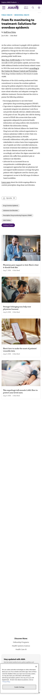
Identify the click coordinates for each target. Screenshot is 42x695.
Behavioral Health (21, 15)
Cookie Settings (19, 687)
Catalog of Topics (8, 225)
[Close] (36, 666)
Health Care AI (21, 649)
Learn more (6, 182)
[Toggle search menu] (33, 7)
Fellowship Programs (21, 642)
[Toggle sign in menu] (39, 7)
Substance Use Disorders (10, 210)
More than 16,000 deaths (11, 60)
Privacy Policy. (6, 681)
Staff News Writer (10, 32)
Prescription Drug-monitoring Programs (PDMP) (17, 215)
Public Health (7, 15)
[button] (22, 2)
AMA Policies (7, 220)
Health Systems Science (21, 646)
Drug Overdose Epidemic (10, 205)
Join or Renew (26, 7)
